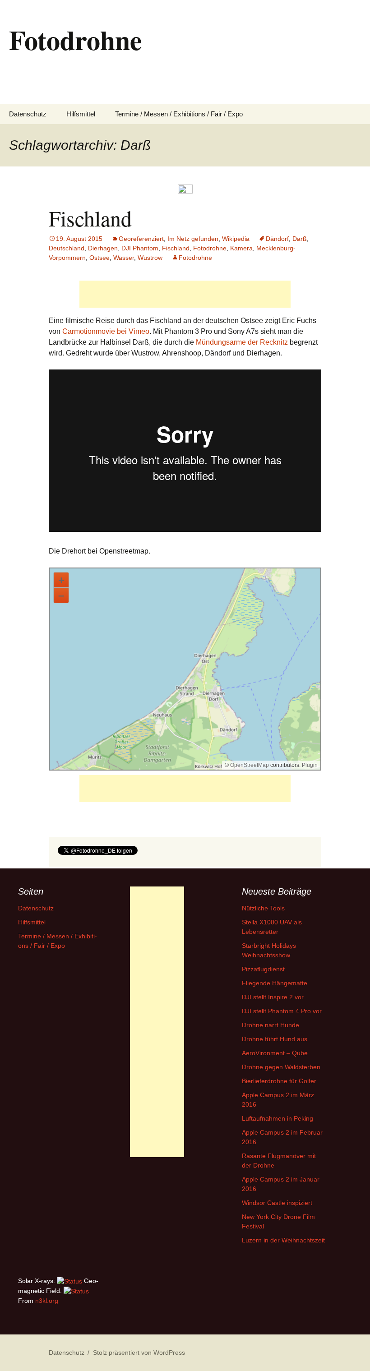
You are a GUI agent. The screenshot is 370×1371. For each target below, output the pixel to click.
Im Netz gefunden (192, 238)
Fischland (90, 217)
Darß (299, 238)
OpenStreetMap (249, 765)
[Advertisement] (185, 294)
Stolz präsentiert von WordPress (139, 1352)
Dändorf (277, 238)
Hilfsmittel (80, 114)
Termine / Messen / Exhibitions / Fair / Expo (179, 114)
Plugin (309, 765)
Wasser (123, 257)
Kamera (241, 248)
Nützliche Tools (263, 908)
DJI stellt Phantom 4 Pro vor (282, 1011)
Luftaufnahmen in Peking (277, 1118)
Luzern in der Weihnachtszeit (283, 1240)
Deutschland (66, 248)
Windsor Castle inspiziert (277, 1202)
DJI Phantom (139, 248)
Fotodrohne (210, 248)
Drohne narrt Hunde (270, 1025)
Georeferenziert (141, 238)
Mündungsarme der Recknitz (242, 342)
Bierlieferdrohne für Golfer (279, 1081)
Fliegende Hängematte (274, 983)
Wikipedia (236, 238)
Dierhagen (103, 248)
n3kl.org (46, 1300)
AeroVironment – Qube (275, 1053)
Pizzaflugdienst (263, 969)
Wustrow (150, 257)
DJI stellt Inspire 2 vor (273, 997)
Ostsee (99, 257)
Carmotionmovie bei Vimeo (105, 331)
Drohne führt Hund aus (274, 1039)
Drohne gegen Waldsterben (281, 1067)
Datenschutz (27, 114)
